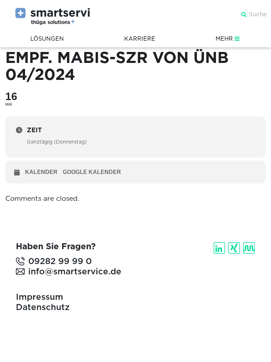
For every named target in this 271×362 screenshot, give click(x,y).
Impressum (39, 297)
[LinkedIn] (220, 248)
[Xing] (234, 248)
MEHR (225, 38)
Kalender (41, 172)
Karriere (139, 38)
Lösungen (47, 38)
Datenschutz (43, 307)
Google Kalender (92, 172)
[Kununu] (249, 248)
